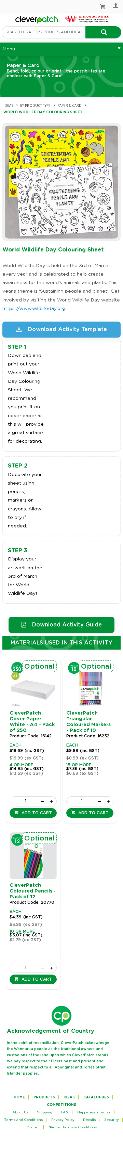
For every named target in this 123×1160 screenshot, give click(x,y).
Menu (8, 49)
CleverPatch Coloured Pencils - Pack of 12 (33, 891)
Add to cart (36, 813)
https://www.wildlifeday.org (33, 308)
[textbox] (43, 32)
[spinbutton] (24, 801)
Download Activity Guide (67, 624)
